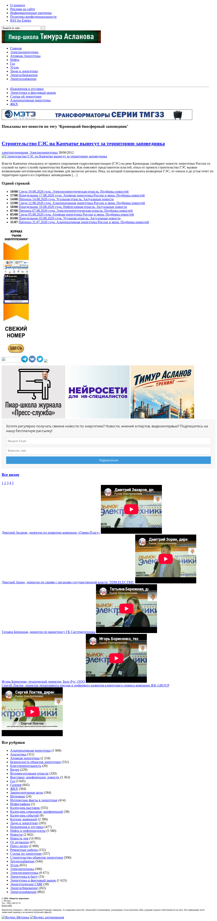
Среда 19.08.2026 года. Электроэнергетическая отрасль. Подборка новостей (74, 191)
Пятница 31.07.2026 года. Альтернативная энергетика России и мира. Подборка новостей (84, 222)
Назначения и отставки (27, 89)
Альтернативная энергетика (30, 100)
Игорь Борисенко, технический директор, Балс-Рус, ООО (43, 681)
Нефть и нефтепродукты (28, 831)
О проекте (17, 5)
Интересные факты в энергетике (33, 800)
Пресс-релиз (19, 846)
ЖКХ (14, 104)
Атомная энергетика (25, 758)
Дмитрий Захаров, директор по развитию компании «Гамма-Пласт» (51, 532)
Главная (16, 48)
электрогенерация (15, 152)
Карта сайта (7, 905)
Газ (12, 63)
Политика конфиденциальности (33, 16)
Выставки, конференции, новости (34, 777)
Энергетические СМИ (26, 884)
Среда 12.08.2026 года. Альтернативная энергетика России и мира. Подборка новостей (82, 203)
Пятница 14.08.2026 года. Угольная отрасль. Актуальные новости (66, 199)
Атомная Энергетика (25, 56)
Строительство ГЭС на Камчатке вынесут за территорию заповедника (83, 143)
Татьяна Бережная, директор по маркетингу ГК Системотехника (48, 632)
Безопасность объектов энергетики (35, 762)
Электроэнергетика (24, 52)
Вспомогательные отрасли (29, 773)
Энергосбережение (24, 75)
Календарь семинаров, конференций (36, 811)
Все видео (10, 474)
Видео (14, 769)
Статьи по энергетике (26, 853)
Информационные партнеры (31, 13)
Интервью (17, 796)
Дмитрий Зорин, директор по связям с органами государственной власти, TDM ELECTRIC (68, 582)
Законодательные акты (26, 792)
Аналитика (18, 754)
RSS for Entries (20, 20)
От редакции (19, 842)
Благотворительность (25, 766)
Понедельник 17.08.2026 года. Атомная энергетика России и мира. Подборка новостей (82, 195)
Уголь (14, 67)
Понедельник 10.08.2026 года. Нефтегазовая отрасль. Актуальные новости (73, 207)
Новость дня (19, 838)
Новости (16, 834)
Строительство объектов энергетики (36, 857)
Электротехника (22, 869)
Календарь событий (24, 815)
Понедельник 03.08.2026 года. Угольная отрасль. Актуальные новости (70, 218)
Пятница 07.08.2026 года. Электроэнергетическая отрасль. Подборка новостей (76, 210)
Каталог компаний (23, 819)
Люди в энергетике (24, 71)
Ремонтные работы (24, 850)
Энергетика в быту (24, 876)
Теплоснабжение (22, 861)
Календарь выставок (25, 808)
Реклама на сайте (22, 9)
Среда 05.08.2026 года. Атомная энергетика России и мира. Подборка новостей (76, 214)
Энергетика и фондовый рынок (33, 92)
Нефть (14, 60)
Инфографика (20, 804)
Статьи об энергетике (26, 96)
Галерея (15, 785)
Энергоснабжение (23, 79)
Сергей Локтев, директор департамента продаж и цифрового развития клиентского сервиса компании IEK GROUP (85, 685)
